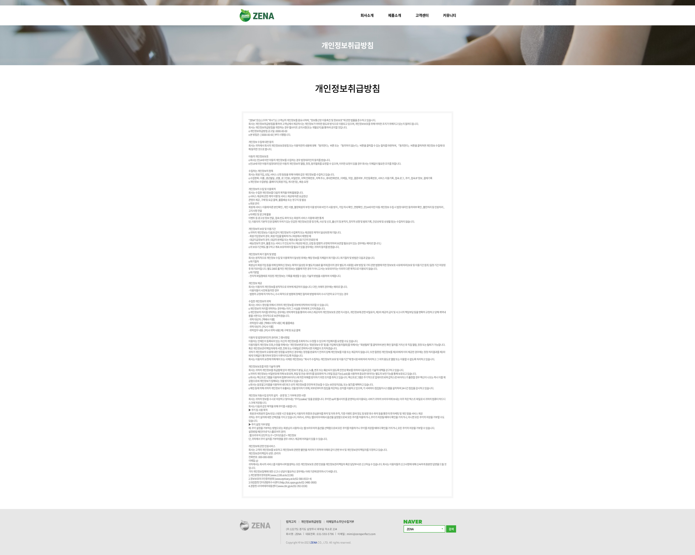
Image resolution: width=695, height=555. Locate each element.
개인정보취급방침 (311, 521)
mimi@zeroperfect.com (361, 534)
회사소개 (367, 15)
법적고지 (291, 521)
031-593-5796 (325, 534)
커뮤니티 (449, 15)
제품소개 (394, 15)
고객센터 (422, 15)
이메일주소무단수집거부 (340, 521)
